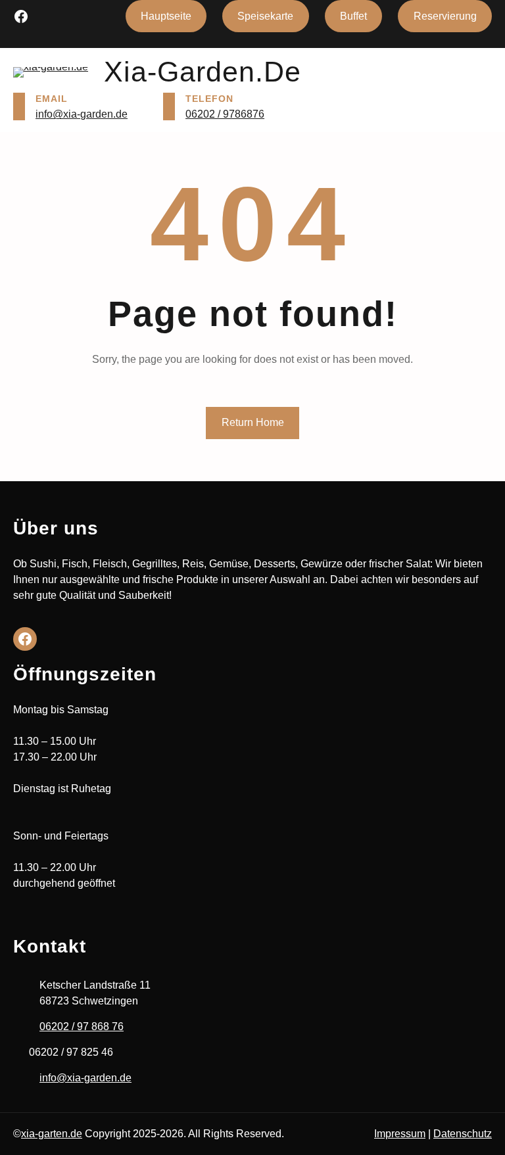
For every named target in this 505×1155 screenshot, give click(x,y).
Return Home (253, 422)
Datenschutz (462, 1133)
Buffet (353, 16)
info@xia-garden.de (82, 114)
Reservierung (445, 16)
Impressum (399, 1133)
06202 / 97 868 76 (81, 1026)
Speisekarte (265, 16)
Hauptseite (166, 16)
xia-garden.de (202, 71)
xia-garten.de (51, 1133)
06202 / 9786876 (224, 114)
